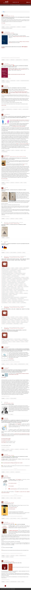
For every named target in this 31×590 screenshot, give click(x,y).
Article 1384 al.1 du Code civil (6, 269)
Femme (22, 150)
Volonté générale (23, 302)
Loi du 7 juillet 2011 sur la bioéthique (18, 289)
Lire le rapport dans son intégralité (5, 439)
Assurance (19, 270)
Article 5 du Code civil (13, 270)
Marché (15, 290)
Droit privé (18, 281)
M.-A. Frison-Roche (18, 479)
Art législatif (15, 109)
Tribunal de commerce (24, 518)
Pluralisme (18, 322)
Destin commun (22, 449)
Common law (12, 182)
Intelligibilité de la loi (23, 555)
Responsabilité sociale (13, 298)
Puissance (3, 323)
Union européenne (4, 302)
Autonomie (7, 449)
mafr (6, 2)
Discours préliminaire (13, 581)
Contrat (27, 277)
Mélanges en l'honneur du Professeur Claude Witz (19, 36)
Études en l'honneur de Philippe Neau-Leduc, (14, 69)
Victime (10, 302)
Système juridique (16, 323)
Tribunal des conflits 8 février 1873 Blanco (18, 301)
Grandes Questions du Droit (5, 57)
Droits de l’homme (4, 282)
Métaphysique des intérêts (21, 290)
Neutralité (9, 322)
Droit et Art (3, 250)
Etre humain (3, 285)
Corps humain (4, 278)
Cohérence (23, 274)
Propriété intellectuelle (24, 322)
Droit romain (17, 150)
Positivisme (21, 293)
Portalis (17, 143)
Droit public (23, 281)
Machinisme (11, 290)
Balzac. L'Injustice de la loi (7, 503)
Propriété (10, 294)
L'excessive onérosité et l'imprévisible (9, 34)
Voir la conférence (3, 377)
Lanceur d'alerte (13, 80)
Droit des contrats (25, 109)
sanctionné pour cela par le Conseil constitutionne (18, 126)
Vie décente (13, 302)
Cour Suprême (9, 278)
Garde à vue (15, 285)
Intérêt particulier (10, 286)
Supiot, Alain (9, 301)
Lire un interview (3, 441)
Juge (15, 286)
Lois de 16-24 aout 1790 (5, 290)
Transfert (10, 450)
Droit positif (17, 182)
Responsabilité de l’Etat (24, 297)
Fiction (8, 285)
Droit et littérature (13, 252)
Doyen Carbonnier (14, 318)
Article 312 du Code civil (22, 269)
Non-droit (13, 322)
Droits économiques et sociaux (13, 282)
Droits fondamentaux (21, 282)
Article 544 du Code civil (5, 270)
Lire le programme (11, 358)
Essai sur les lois (22, 143)
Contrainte (22, 277)
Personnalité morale (5, 293)
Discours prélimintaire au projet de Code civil (11, 562)
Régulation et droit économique (15, 57)
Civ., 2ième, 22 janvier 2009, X (5, 340)
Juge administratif (20, 286)
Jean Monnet (19, 252)
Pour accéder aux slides (4, 178)
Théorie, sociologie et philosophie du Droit (16, 516)
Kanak (26, 449)
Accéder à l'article (3, 105)
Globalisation (26, 340)
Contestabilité (4, 318)
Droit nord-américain (5, 319)
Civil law (14, 274)
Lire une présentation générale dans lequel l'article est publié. (17, 74)
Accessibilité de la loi (9, 109)
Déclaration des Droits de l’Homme (17, 278)
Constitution (12, 555)
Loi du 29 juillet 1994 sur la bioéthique (7, 289)
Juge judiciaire (26, 286)
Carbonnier (26, 143)
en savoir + (3, 80)
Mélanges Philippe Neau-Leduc (25, 80)
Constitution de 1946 (17, 277)
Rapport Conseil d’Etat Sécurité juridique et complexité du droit (10, 297)
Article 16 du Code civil (15, 269)
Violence (21, 323)
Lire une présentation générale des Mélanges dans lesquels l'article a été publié (12, 462)
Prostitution (15, 294)
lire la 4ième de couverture (12, 483)
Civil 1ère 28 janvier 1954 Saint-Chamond (20, 273)
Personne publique (11, 293)
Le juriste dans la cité (23, 69)
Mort (27, 290)
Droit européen (26, 318)
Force (11, 285)
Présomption (25, 293)
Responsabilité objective (5, 298)
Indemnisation (20, 285)
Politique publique (4, 151)
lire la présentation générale (13, 488)
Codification (12, 218)
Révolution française (21, 298)
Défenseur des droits (26, 278)
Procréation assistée (5, 294)
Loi (2, 110)
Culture (9, 318)
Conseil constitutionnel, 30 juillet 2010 (7, 277)
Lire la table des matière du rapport (6, 438)
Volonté (18, 302)
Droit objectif (4, 281)
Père (24, 150)
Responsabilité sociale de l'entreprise (7, 28)
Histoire (25, 182)
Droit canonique (20, 318)
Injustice (25, 285)
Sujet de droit (4, 301)
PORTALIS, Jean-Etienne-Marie (7, 404)
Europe (21, 182)
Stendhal (24, 252)
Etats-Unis (23, 319)
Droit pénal (9, 281)
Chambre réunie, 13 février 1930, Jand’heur (7, 273)
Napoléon (20, 218)
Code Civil (7, 80)
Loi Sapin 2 (18, 80)
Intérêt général (4, 286)
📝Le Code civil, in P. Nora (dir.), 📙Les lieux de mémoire (13, 524)
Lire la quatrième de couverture (13, 507)
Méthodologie (4, 322)
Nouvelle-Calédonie (13, 398)
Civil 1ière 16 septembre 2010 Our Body (7, 274)
